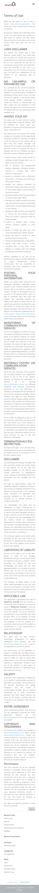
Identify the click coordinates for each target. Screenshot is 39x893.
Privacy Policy (12, 882)
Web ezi (6, 822)
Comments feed (9, 869)
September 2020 (9, 846)
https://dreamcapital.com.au (20, 24)
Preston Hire (8, 818)
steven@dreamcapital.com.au (14, 735)
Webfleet (7, 831)
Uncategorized (9, 854)
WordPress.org (9, 872)
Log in (6, 862)
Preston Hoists (9, 825)
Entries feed (8, 866)
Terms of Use (24, 882)
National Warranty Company (14, 828)
